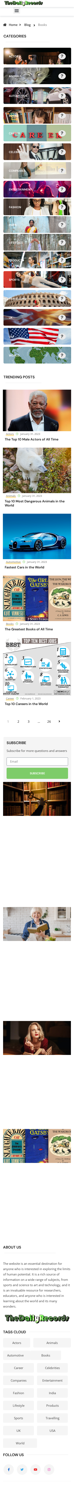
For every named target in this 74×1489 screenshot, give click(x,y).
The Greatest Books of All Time (29, 629)
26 (49, 721)
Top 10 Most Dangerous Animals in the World (35, 503)
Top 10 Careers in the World (26, 704)
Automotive (13, 562)
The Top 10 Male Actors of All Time (31, 439)
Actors (10, 434)
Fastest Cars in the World (24, 567)
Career (10, 698)
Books (10, 624)
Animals (11, 496)
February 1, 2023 (30, 698)
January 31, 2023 (30, 434)
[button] (16, 10)
